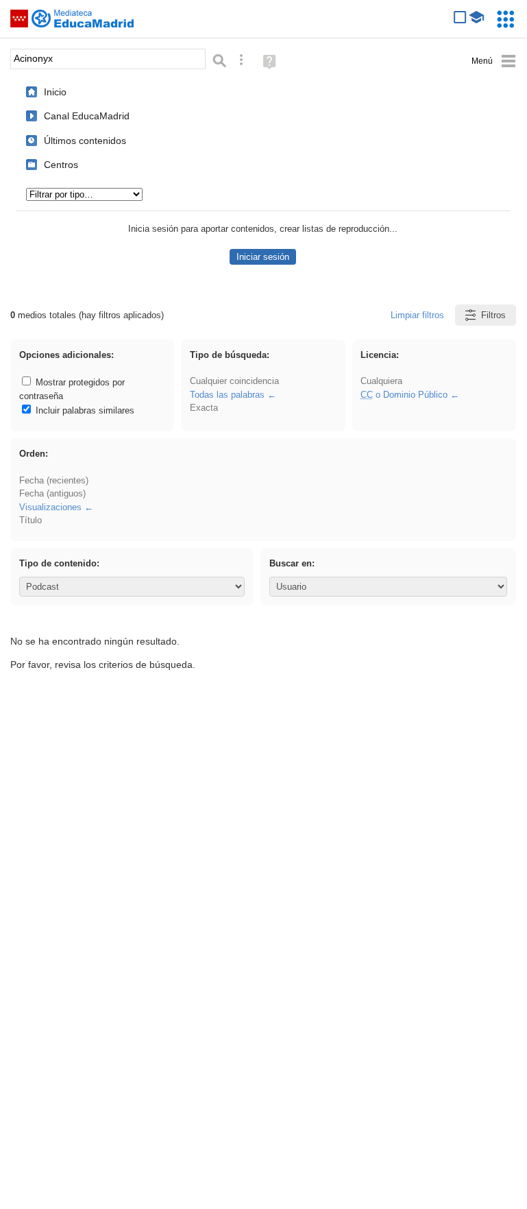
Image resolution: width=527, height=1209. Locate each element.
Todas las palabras (227, 395)
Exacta (204, 408)
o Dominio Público (404, 395)
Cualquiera (381, 381)
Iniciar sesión (262, 257)
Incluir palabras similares (83, 410)
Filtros (493, 315)
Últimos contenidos (85, 140)
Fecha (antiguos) (52, 493)
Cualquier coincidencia (234, 381)
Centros (61, 164)
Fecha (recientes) (53, 480)
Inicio (55, 91)
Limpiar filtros (417, 315)
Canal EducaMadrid (87, 115)
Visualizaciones (50, 507)
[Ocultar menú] (493, 61)
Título (30, 520)
